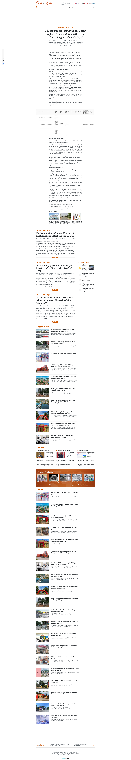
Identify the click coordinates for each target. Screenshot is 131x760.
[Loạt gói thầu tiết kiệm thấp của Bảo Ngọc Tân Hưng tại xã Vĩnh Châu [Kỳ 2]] (42, 672)
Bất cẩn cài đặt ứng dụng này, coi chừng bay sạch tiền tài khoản (85, 461)
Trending (39, 7)
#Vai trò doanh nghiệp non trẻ (56, 208)
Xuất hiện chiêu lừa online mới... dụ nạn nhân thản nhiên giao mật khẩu (91, 454)
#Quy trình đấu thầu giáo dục (56, 204)
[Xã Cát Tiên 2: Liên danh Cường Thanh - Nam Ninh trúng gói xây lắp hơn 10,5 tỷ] (42, 427)
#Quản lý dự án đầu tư (66, 208)
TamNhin (93, 3)
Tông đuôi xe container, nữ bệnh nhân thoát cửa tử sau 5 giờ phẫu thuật (76, 483)
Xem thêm (74, 7)
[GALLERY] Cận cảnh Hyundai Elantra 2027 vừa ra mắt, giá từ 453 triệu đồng (85, 268)
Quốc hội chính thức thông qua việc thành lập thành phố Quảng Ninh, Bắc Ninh (44, 465)
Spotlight (72, 7)
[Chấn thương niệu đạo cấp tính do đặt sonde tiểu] (65, 477)
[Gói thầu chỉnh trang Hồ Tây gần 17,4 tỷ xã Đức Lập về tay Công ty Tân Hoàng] (42, 380)
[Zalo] (3, 53)
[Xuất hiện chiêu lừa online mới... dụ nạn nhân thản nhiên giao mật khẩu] (81, 455)
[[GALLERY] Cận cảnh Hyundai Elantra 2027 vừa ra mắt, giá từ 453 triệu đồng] (91, 267)
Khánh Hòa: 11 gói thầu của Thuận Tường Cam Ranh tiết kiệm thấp (64, 681)
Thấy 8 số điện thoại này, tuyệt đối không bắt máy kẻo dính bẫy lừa (85, 465)
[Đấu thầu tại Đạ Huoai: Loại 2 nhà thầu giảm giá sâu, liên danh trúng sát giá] (42, 649)
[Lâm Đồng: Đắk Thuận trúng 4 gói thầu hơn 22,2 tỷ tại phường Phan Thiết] (42, 345)
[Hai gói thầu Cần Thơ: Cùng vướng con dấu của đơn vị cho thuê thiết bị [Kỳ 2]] (42, 707)
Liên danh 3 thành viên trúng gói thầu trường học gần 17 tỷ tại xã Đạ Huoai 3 (64, 693)
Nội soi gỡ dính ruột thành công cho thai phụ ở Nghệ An (54, 483)
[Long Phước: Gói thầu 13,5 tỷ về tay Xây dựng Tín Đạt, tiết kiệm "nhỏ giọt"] (42, 519)
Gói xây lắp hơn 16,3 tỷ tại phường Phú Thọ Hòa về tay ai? (64, 528)
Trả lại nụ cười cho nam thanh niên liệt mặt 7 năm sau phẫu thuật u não (89, 483)
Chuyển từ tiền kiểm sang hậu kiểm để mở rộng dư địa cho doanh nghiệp (49, 454)
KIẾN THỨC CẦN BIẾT (46, 472)
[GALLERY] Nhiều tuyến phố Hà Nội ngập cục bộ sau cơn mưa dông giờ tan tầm (88, 275)
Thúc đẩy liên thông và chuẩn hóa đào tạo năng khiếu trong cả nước (63, 634)
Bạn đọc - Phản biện (65, 27)
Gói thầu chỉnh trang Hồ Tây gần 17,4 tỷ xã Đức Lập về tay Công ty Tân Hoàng (63, 377)
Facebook (92, 745)
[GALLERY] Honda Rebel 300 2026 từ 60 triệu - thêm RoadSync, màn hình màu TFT (88, 290)
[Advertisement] (65, 16)
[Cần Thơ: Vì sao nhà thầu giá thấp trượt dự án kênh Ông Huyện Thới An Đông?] (42, 404)
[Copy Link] (3, 60)
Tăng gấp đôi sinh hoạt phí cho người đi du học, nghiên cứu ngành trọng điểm (63, 436)
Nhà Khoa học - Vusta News (46, 7)
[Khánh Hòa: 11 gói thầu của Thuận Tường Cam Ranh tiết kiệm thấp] (42, 684)
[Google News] (3, 63)
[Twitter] (3, 55)
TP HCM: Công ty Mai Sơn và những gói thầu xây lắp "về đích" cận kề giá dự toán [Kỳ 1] (65, 223)
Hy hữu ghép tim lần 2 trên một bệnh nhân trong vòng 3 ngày (64, 716)
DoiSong (89, 3)
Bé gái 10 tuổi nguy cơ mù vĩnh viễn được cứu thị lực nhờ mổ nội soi (42, 483)
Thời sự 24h (61, 7)
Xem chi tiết (55, 257)
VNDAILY (82, 3)
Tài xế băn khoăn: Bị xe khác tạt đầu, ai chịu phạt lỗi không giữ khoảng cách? (62, 330)
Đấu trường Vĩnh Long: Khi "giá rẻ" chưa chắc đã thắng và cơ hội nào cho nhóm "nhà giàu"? (77, 223)
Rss (94, 745)
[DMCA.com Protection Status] (65, 758)
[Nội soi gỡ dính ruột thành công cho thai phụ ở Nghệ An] (54, 477)
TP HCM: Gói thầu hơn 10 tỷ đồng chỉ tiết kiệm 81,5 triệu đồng (64, 657)
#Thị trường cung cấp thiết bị (68, 206)
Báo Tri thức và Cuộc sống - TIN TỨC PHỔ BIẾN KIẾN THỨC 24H (44, 3)
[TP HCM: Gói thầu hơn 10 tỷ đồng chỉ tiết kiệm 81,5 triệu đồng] (42, 660)
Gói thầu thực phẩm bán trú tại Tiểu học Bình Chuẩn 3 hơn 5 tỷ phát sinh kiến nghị (63, 365)
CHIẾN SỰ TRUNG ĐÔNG (63, 450)
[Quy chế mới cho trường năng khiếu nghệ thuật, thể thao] (42, 357)
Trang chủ (36, 7)
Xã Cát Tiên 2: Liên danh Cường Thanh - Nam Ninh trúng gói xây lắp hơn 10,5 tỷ (63, 424)
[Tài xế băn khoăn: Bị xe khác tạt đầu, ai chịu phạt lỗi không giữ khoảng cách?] (42, 333)
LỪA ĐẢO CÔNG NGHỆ (83, 450)
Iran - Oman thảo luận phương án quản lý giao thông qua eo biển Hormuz (64, 465)
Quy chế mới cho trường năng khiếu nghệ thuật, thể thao (63, 354)
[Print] (3, 58)
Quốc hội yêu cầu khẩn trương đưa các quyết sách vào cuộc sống (45, 461)
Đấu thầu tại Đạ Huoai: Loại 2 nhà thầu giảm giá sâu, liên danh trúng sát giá (64, 646)
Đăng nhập (93, 7)
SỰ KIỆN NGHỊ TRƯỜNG (42, 450)
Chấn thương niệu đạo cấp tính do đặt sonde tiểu (65, 482)
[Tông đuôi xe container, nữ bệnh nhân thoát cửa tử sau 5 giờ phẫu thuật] (77, 477)
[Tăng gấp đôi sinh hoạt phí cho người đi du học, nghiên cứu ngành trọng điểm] (42, 439)
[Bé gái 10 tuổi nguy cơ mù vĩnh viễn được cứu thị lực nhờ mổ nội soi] (42, 477)
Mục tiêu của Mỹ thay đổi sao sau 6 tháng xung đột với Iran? (70, 454)
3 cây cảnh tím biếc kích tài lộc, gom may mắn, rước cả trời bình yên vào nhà (88, 284)
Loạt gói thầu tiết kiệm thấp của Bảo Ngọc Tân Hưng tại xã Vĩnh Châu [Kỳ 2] (64, 669)
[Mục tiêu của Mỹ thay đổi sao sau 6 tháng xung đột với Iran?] (60, 455)
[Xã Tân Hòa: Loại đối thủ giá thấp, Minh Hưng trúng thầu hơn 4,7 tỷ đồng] (42, 392)
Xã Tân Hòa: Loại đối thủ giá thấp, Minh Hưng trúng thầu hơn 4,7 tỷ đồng (63, 389)
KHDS (77, 3)
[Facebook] (3, 50)
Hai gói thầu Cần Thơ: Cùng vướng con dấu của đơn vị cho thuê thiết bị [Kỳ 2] (64, 704)
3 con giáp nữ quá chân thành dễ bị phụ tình (87, 280)
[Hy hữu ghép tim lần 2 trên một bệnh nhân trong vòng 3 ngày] (42, 719)
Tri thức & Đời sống (66, 7)
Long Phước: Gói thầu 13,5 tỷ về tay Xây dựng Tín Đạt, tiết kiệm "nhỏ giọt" (64, 516)
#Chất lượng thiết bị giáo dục (56, 206)
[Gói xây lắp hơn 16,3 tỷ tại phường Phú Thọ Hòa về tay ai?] (42, 531)
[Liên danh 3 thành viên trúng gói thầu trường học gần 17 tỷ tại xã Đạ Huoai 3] (42, 696)
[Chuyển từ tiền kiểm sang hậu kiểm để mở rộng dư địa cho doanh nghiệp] (40, 455)
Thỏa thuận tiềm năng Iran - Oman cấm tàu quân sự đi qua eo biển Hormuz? (65, 461)
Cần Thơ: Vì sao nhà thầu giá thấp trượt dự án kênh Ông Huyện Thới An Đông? (63, 401)
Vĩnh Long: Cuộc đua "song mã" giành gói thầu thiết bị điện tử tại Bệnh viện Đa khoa (54, 223)
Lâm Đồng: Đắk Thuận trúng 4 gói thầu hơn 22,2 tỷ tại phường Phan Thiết (63, 342)
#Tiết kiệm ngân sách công (67, 204)
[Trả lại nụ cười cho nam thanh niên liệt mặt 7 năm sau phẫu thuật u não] (89, 477)
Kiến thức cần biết (55, 7)
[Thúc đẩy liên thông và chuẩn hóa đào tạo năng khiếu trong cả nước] (42, 637)
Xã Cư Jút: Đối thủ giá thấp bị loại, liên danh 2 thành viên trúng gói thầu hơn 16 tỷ (63, 412)
